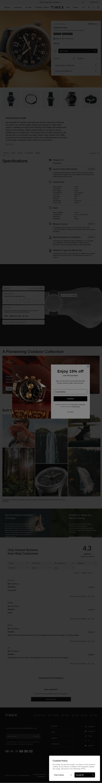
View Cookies (59, 775)
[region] (74, 768)
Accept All (80, 775)
